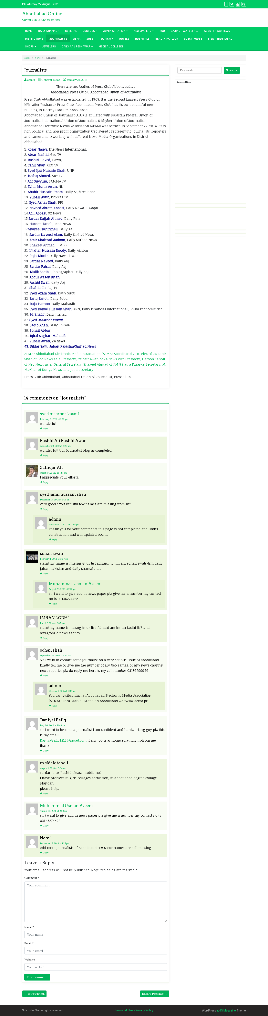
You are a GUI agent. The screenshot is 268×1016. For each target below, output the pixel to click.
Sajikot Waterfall (184, 31)
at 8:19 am (54, 499)
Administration (114, 31)
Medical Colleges (111, 46)
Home (28, 31)
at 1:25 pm (54, 843)
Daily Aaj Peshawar (76, 46)
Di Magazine (228, 1010)
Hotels (124, 39)
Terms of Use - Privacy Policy (134, 1010)
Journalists (58, 39)
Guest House (193, 39)
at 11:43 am (52, 725)
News (37, 57)
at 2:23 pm (62, 589)
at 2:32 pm (54, 419)
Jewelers (49, 46)
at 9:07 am (54, 558)
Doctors (89, 31)
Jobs (89, 39)
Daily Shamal (47, 31)
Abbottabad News (217, 31)
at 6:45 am (52, 623)
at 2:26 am (55, 446)
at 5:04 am (53, 768)
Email (29, 943)
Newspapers (142, 31)
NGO (162, 31)
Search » (231, 70)
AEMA (76, 39)
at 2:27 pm (55, 655)
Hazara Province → (154, 993)
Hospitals (142, 39)
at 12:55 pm (64, 524)
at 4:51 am (53, 472)
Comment (31, 878)
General (71, 31)
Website (29, 959)
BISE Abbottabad (220, 39)
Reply (45, 428)
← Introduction (34, 993)
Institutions (34, 39)
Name (29, 927)
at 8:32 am (62, 691)
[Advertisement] (206, 143)
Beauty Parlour (166, 39)
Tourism (105, 39)
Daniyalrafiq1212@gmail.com (63, 740)
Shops (29, 46)
